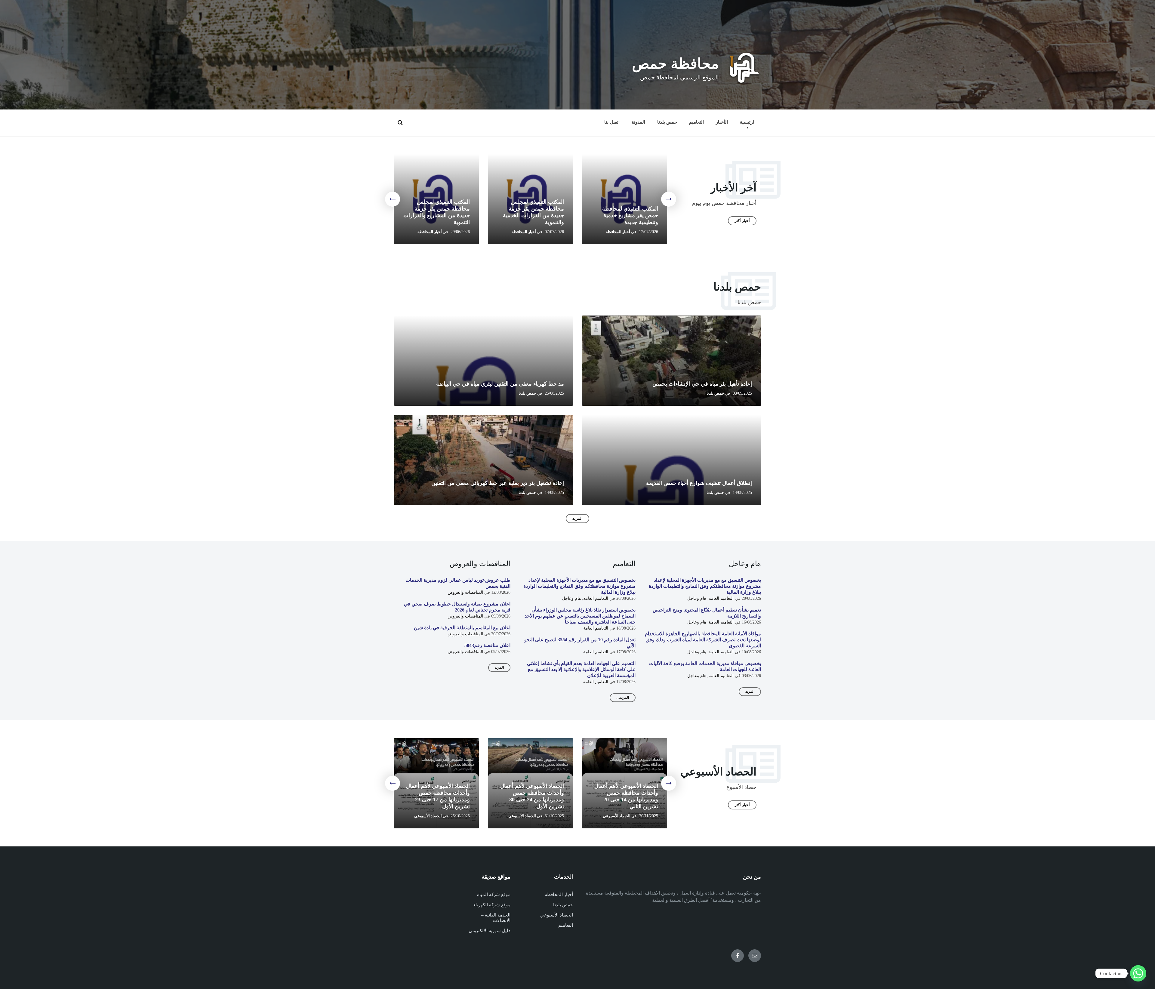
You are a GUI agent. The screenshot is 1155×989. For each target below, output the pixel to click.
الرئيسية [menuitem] (748, 122)
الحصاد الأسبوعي (616, 816)
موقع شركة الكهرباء (491, 904)
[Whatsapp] (1138, 973)
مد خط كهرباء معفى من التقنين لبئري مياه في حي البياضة (500, 384)
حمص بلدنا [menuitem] (667, 122)
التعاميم (565, 925)
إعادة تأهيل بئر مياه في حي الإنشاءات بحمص (702, 384)
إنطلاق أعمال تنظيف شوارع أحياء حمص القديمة (699, 483)
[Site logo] (744, 82)
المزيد (577, 518)
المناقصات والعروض (465, 592)
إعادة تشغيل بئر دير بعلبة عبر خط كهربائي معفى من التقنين (497, 483)
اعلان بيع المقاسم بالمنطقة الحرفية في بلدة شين (462, 627)
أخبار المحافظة (618, 232)
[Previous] (668, 199)
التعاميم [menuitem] (696, 122)
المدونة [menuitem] (638, 122)
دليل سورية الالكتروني (489, 930)
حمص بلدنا (715, 393)
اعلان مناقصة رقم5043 (487, 645)
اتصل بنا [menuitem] (611, 122)
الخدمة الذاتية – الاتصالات (495, 918)
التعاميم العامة (721, 598)
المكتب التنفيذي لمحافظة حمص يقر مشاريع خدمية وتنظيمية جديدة (630, 215)
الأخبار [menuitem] (722, 122)
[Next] (392, 199)
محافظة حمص (675, 64)
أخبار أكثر (742, 220)
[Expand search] (400, 122)
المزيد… (622, 697)
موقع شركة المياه (493, 894)
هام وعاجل (696, 598)
